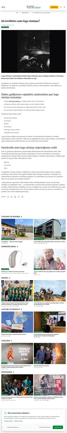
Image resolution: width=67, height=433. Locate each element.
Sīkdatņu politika (18, 421)
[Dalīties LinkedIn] (15, 196)
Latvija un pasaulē (6, 331)
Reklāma (5, 25)
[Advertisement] (33, 207)
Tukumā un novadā (6, 239)
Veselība (4, 363)
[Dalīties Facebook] (8, 196)
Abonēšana (54, 7)
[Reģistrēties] (64, 7)
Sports (3, 300)
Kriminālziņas (5, 269)
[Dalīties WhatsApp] (18, 196)
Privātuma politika (8, 421)
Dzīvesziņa (4, 394)
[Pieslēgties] (60, 7)
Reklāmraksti (25, 12)
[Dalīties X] (11, 196)
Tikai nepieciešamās (44, 427)
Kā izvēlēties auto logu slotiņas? (41, 12)
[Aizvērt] (61, 413)
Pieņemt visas (58, 427)
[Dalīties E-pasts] (22, 196)
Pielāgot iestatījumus (13, 427)
